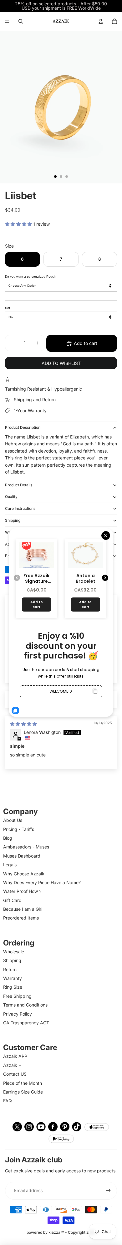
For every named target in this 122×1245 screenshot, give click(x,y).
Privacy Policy (17, 1014)
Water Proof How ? (22, 891)
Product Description (22, 427)
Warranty (12, 978)
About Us (12, 820)
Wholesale (13, 951)
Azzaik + (12, 1065)
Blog (7, 838)
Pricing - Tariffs (18, 829)
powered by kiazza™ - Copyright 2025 (61, 1232)
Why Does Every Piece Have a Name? (42, 882)
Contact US (15, 1074)
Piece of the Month (22, 1083)
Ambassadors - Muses (26, 846)
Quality (11, 496)
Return (10, 969)
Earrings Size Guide (23, 1091)
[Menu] (7, 21)
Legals (10, 864)
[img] (23, 723)
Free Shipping (17, 996)
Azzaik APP (15, 1056)
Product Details (18, 485)
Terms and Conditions (25, 1004)
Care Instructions (20, 508)
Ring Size (12, 987)
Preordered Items (21, 917)
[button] (19, 224)
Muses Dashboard (21, 855)
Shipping (12, 520)
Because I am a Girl (22, 909)
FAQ (7, 1100)
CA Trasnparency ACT (26, 1022)
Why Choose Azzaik (23, 873)
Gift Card (12, 900)
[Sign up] (108, 1190)
